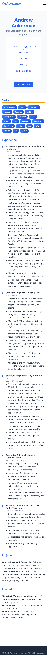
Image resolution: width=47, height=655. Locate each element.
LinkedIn (23, 59)
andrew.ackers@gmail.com (23, 46)
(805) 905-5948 (23, 71)
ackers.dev (23, 52)
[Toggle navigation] (42, 4)
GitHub (23, 65)
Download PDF (23, 84)
